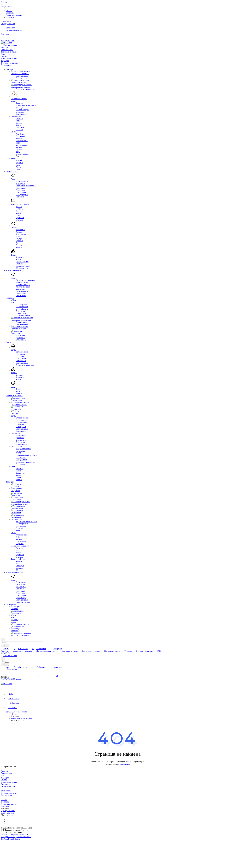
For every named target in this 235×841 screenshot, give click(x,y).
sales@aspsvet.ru (7, 813)
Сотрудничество (8, 786)
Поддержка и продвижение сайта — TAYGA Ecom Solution (16, 838)
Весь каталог (6, 784)
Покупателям (6, 795)
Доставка (10, 13)
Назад (14, 714)
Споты (4, 780)
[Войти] (33, 676)
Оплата (9, 11)
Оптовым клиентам (14, 30)
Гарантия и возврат (14, 15)
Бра (2, 775)
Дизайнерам (11, 28)
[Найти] (7, 645)
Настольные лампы (9, 782)
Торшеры (5, 777)
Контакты (10, 17)
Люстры (4, 771)
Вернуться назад (112, 764)
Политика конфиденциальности (14, 834)
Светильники (6, 773)
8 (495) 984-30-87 (8, 40)
